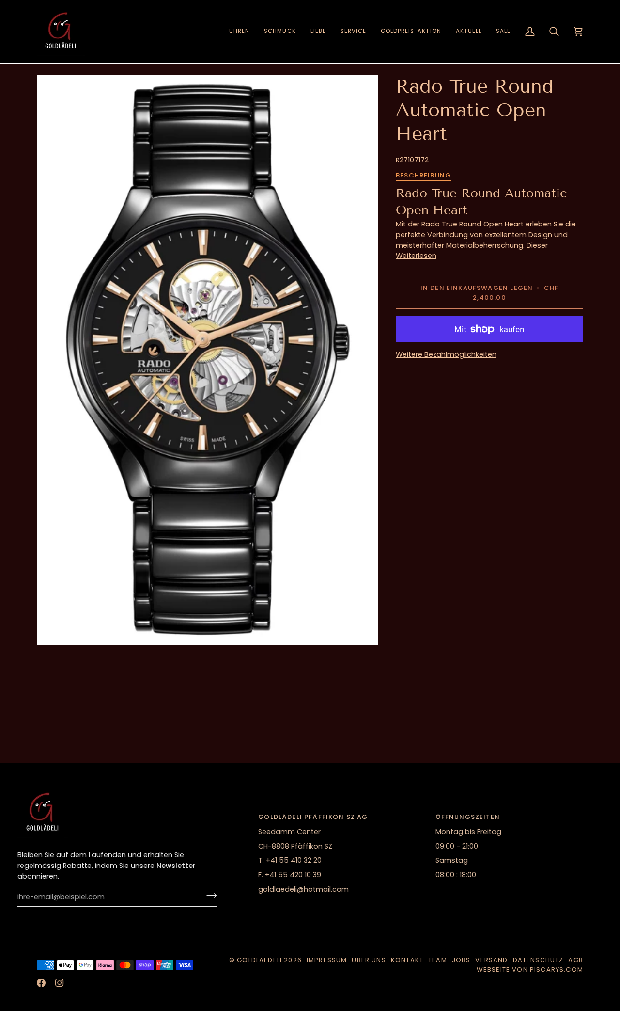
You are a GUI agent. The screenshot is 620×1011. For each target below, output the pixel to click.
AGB (575, 959)
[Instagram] (59, 983)
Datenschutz (538, 959)
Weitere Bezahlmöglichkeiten (446, 354)
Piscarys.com (556, 969)
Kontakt (407, 959)
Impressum (327, 959)
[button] (239, 31)
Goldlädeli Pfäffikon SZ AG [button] (313, 816)
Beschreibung (423, 175)
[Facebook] (41, 983)
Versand (491, 959)
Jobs (461, 959)
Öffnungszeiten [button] (467, 816)
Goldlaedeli (259, 959)
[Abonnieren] (209, 895)
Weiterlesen (416, 255)
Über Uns (369, 959)
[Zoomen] (207, 360)
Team (437, 959)
